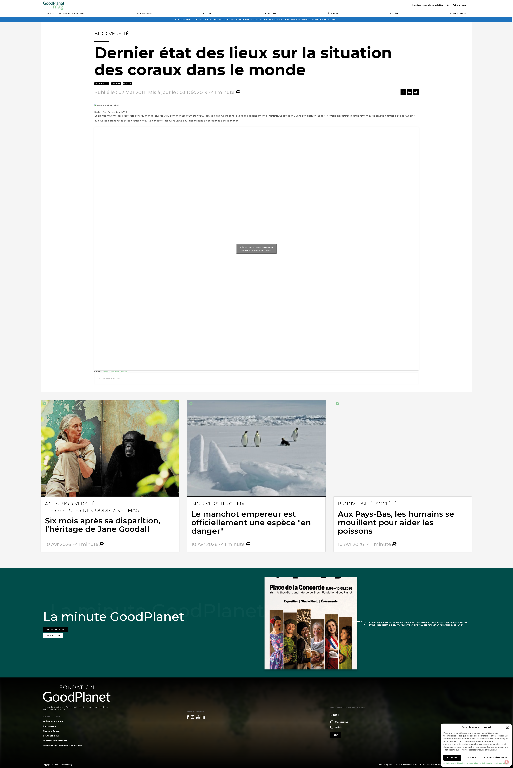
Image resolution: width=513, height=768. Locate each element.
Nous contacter (51, 731)
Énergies (333, 13)
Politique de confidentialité (493, 763)
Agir (51, 504)
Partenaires (49, 726)
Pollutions (269, 13)
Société (394, 13)
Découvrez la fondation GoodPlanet (62, 745)
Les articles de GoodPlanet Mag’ (66, 13)
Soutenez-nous (51, 735)
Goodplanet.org (55, 630)
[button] (507, 727)
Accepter (452, 758)
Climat (207, 13)
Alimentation (458, 13)
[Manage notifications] (507, 762)
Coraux (116, 84)
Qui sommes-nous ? (54, 721)
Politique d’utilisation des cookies (460, 763)
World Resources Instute (115, 372)
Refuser (471, 758)
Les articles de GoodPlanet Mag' (94, 510)
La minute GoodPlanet (55, 740)
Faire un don (459, 5)
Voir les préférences (495, 758)
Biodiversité (144, 13)
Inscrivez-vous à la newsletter (427, 5)
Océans (127, 84)
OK (335, 735)
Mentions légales (385, 765)
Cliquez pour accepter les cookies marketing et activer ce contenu (256, 249)
